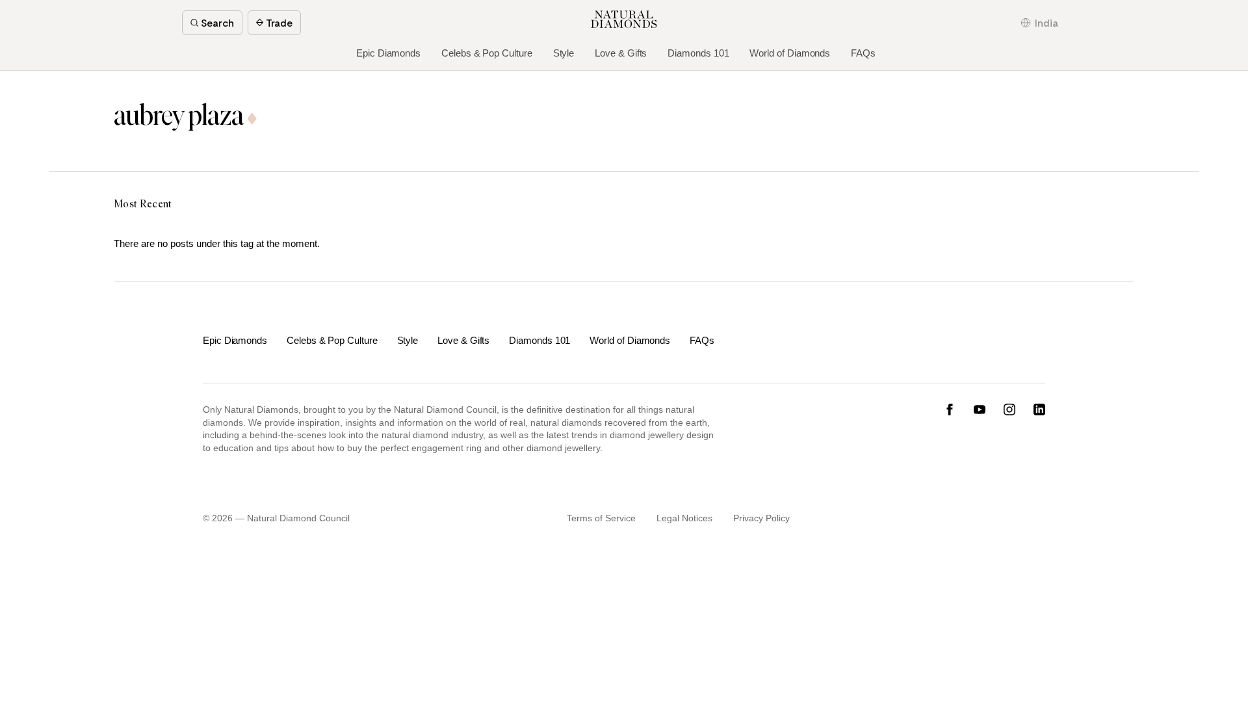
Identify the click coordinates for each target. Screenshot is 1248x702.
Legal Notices (684, 518)
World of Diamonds (789, 52)
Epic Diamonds (388, 52)
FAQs (863, 52)
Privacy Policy (761, 518)
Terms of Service (601, 518)
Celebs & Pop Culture (486, 52)
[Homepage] (624, 19)
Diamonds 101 (698, 52)
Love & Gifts (621, 52)
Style (564, 52)
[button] (1039, 22)
